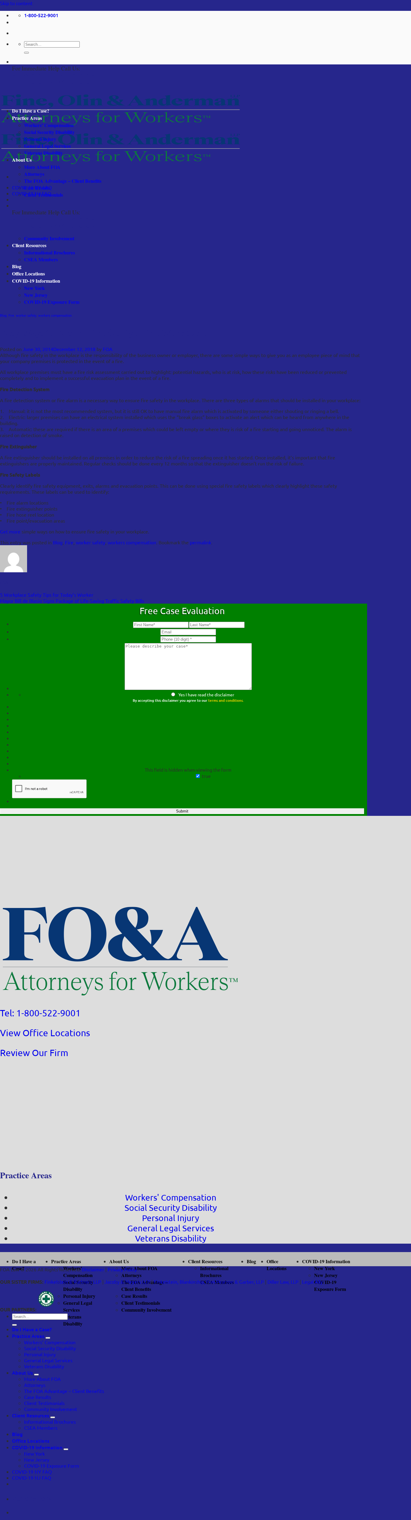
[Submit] (26, 53)
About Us (22, 159)
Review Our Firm (34, 1052)
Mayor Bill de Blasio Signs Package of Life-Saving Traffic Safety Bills (72, 601)
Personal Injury (40, 138)
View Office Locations (45, 1032)
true (206, 776)
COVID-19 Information (36, 280)
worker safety (26, 315)
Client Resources (29, 245)
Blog (16, 266)
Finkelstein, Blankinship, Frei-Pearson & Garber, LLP (209, 1282)
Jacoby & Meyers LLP (127, 1282)
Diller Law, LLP (282, 1282)
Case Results (37, 187)
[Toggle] (47, 1338)
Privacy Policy (122, 1269)
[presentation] (49, 789)
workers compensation (55, 315)
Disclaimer (93, 1269)
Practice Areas (27, 117)
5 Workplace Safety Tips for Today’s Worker (46, 595)
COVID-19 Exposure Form (51, 301)
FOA (108, 349)
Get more (10, 531)
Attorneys (34, 173)
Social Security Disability (49, 132)
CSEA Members (41, 259)
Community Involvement (49, 238)
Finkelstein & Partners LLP (73, 1282)
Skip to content (16, 3)
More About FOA (42, 166)
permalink (200, 542)
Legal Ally (312, 1282)
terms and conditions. (226, 700)
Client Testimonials (43, 194)
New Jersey (36, 294)
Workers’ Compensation (49, 125)
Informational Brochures (49, 252)
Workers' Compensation (170, 1197)
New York (34, 287)
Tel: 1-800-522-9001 (40, 1013)
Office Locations (28, 273)
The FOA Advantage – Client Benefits (62, 180)
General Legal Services (47, 145)
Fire (11, 315)
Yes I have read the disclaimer (206, 694)
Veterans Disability (43, 152)
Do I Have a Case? (30, 110)
